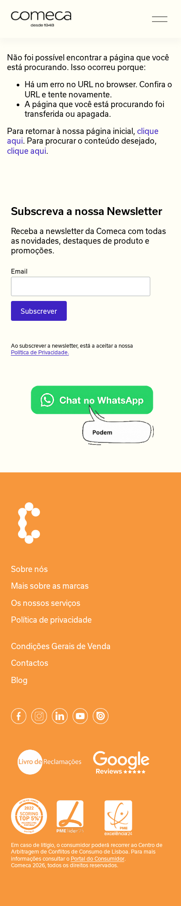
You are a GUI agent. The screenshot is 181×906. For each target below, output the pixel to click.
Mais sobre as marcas (50, 585)
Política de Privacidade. (40, 352)
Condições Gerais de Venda (61, 646)
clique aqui (26, 150)
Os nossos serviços (45, 602)
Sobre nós (29, 568)
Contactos (29, 662)
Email (19, 271)
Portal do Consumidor (97, 858)
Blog (19, 680)
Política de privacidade (51, 619)
